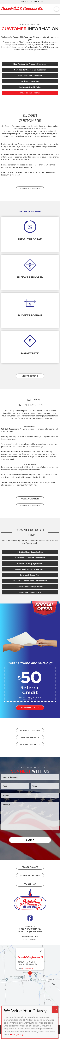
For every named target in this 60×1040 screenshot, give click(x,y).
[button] (56, 9)
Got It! (55, 1009)
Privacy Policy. (16, 1034)
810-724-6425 (36, 2)
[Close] (40, 951)
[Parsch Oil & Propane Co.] (31, 958)
